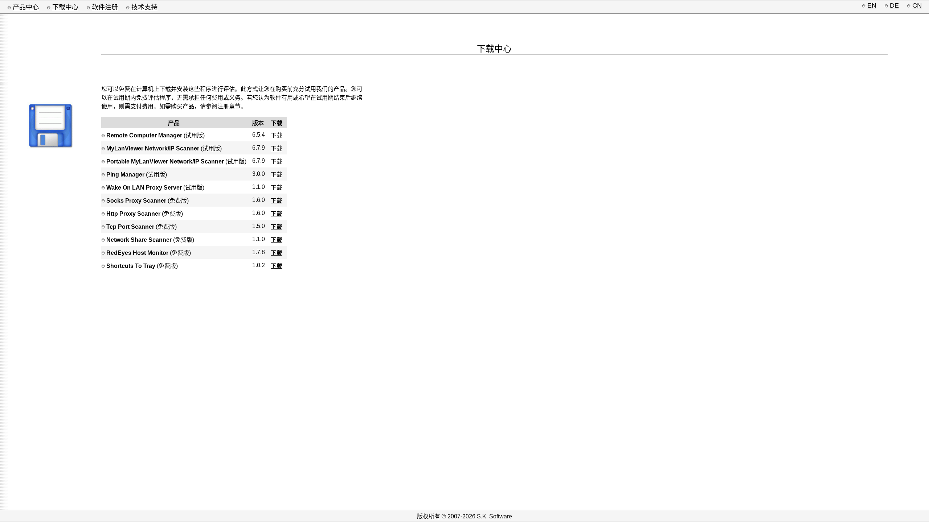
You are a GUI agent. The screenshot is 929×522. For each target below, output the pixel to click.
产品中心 (26, 7)
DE (894, 5)
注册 (223, 106)
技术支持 (144, 7)
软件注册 (105, 7)
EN (871, 5)
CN (917, 5)
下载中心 (65, 7)
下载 (276, 135)
